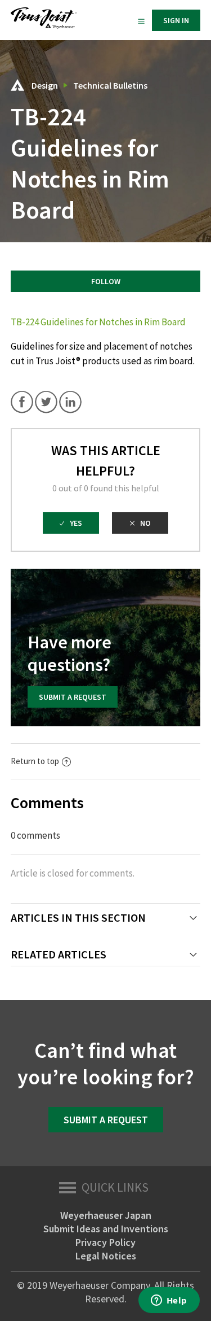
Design (45, 85)
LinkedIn (70, 402)
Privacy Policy (105, 1242)
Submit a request (72, 697)
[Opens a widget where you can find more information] (169, 1301)
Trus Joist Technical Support (17, 85)
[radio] (71, 523)
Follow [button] (105, 281)
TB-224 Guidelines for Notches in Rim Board (98, 322)
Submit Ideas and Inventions (105, 1228)
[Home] (44, 25)
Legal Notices (105, 1255)
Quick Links (115, 1187)
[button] (141, 21)
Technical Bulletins (110, 85)
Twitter (46, 402)
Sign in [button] (176, 20)
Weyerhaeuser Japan (105, 1215)
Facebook (22, 402)
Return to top (35, 761)
